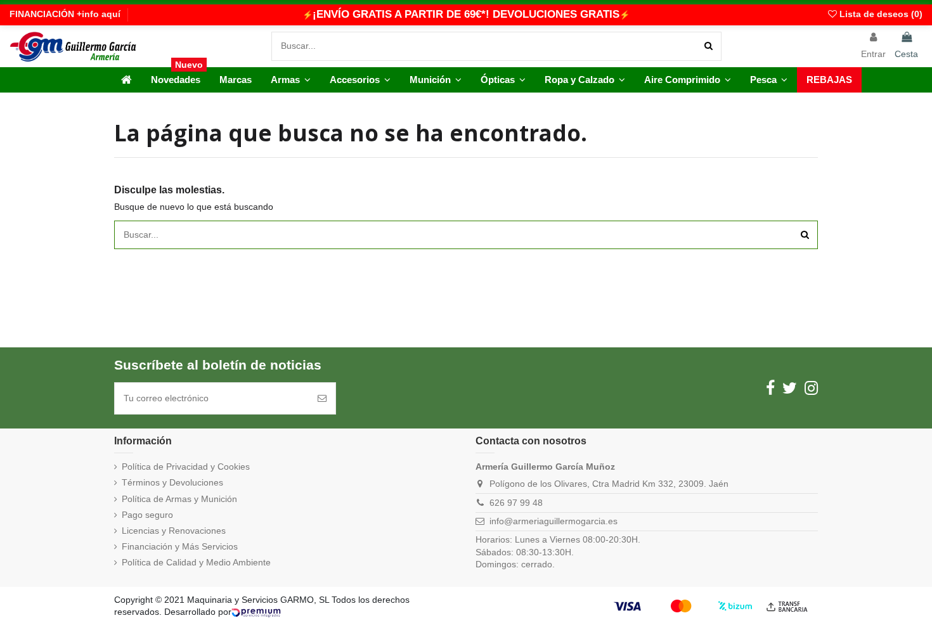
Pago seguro (147, 515)
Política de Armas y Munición (179, 499)
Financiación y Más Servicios (180, 546)
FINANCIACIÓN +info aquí (65, 14)
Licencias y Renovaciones (174, 530)
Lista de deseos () (879, 14)
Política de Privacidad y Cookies (186, 466)
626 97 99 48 (516, 503)
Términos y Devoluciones (172, 482)
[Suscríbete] (322, 398)
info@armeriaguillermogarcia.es (553, 521)
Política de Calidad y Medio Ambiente (196, 562)
